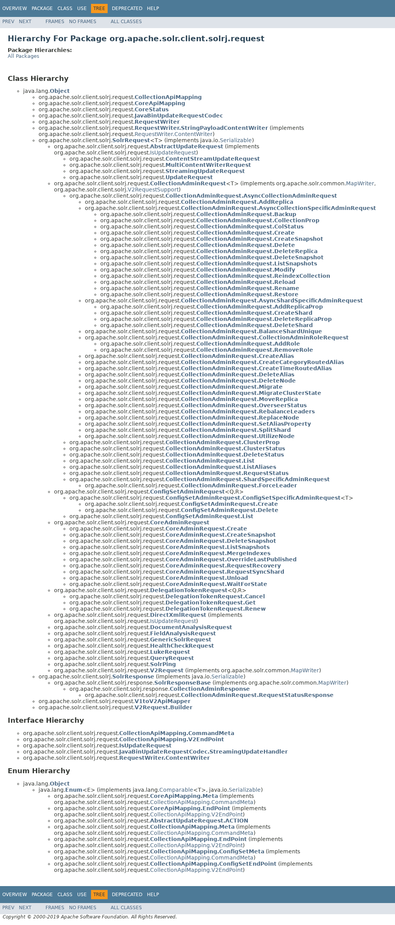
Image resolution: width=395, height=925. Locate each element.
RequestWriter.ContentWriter (174, 134)
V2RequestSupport (153, 189)
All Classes (126, 21)
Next (25, 21)
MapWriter (360, 183)
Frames (55, 21)
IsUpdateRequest (173, 152)
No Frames (82, 21)
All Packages (23, 56)
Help (153, 8)
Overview (14, 8)
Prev (8, 21)
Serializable (236, 140)
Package (42, 8)
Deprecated (127, 8)
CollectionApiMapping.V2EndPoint (196, 814)
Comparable (176, 790)
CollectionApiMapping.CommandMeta (201, 802)
